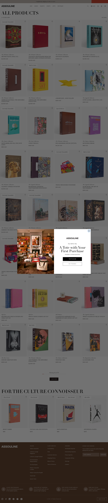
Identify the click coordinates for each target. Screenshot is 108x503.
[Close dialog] (89, 231)
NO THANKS (72, 264)
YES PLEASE (72, 259)
